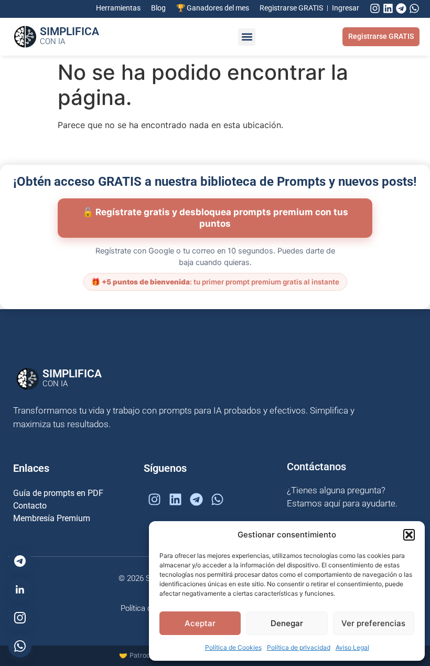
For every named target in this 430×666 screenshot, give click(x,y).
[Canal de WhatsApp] (19, 646)
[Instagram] (375, 8)
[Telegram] (401, 8)
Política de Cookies (233, 647)
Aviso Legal (352, 647)
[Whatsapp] (414, 8)
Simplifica (69, 35)
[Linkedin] (388, 8)
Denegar (287, 623)
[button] (409, 535)
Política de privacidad (298, 647)
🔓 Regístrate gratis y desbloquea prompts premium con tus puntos (215, 218)
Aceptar (200, 623)
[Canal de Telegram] (19, 561)
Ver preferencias (373, 623)
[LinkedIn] (19, 589)
